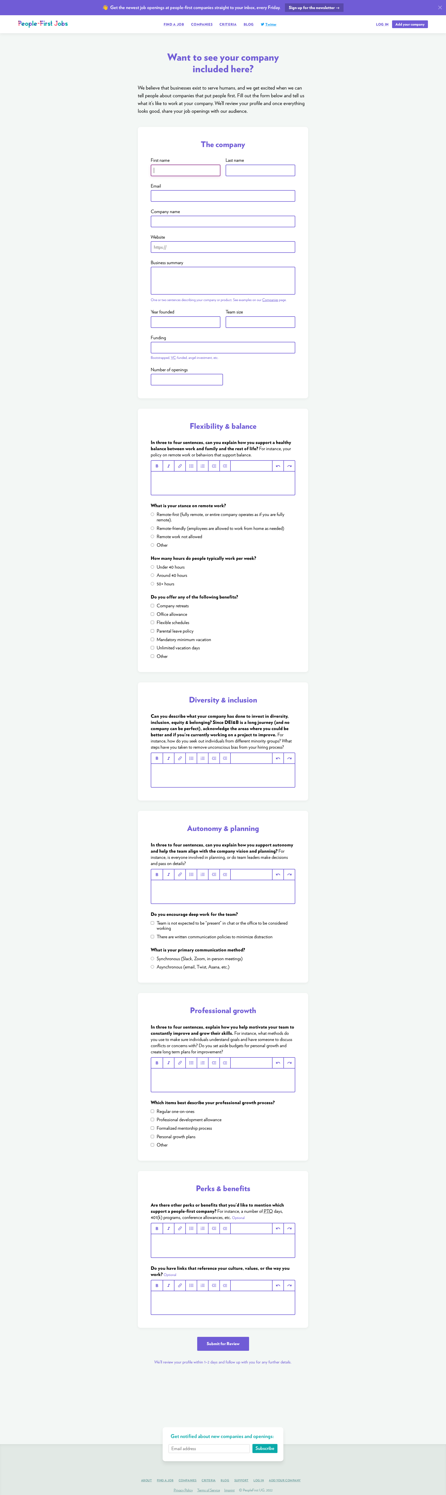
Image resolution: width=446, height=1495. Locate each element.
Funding (158, 337)
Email (156, 186)
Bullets (191, 466)
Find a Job (165, 1480)
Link (179, 466)
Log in (382, 24)
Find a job (174, 24)
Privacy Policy (183, 1490)
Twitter (270, 24)
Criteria (227, 24)
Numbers (202, 466)
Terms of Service (208, 1490)
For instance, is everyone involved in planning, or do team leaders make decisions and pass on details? (222, 854)
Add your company (410, 24)
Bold (157, 466)
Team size (234, 311)
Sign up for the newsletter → (314, 7)
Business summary (167, 262)
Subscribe (265, 1448)
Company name (165, 211)
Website (158, 237)
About (146, 1480)
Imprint (229, 1490)
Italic (168, 466)
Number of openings (169, 369)
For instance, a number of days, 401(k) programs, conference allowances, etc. (217, 1211)
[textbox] (223, 483)
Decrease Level (213, 466)
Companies (201, 24)
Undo (277, 466)
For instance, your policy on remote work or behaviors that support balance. (221, 448)
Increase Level (225, 466)
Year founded (162, 311)
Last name (235, 160)
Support (241, 1480)
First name (160, 160)
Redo (289, 466)
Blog (249, 24)
